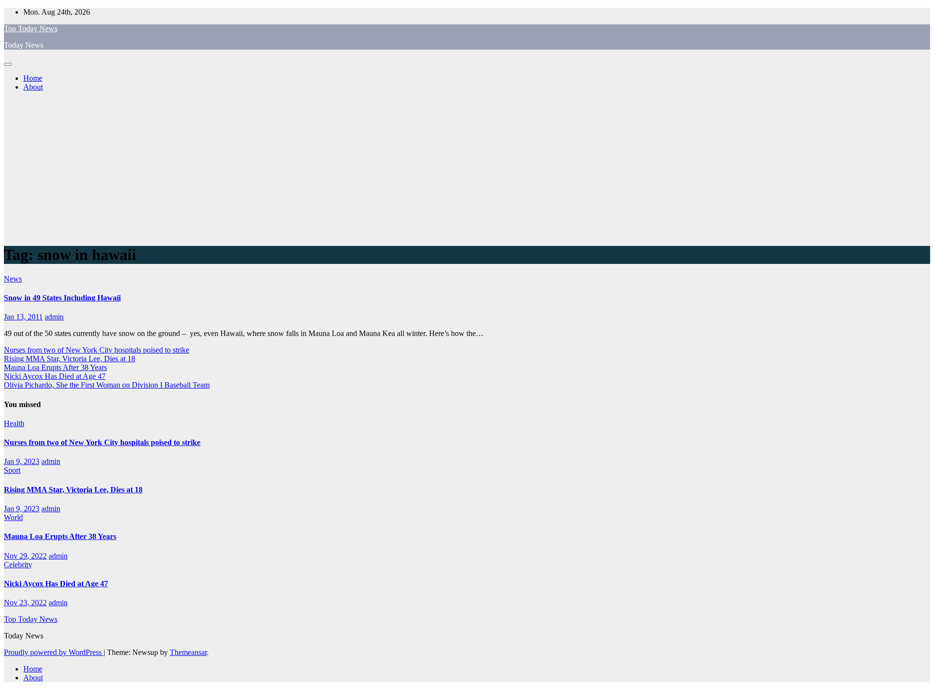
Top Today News (30, 28)
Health (14, 423)
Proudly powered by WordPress (54, 652)
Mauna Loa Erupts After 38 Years (55, 367)
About (33, 87)
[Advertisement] (467, 167)
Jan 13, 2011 (23, 317)
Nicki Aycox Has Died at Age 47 (55, 376)
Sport (12, 470)
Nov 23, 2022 (25, 602)
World (13, 517)
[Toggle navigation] (8, 64)
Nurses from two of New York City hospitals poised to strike (96, 350)
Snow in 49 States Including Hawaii (62, 298)
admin (54, 317)
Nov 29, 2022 (25, 556)
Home (32, 78)
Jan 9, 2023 (21, 461)
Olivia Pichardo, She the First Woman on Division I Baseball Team (107, 385)
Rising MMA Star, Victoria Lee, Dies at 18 (69, 358)
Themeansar (188, 652)
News (13, 279)
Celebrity (18, 564)
